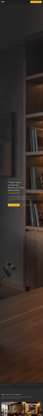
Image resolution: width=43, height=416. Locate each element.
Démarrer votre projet (13, 204)
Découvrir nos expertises (27, 204)
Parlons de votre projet (36, 1)
